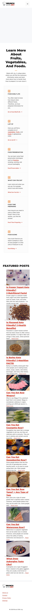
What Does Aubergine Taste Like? (15, 561)
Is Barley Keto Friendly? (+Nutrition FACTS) (17, 360)
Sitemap (4, 600)
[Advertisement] (16, 25)
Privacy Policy (6, 598)
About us (5, 592)
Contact (4, 595)
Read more (23, 303)
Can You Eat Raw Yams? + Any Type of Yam (17, 492)
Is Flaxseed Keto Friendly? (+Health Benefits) (16, 325)
